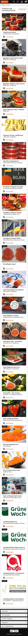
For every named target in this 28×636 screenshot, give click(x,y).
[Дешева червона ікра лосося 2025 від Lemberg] (14, 73)
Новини (4, 14)
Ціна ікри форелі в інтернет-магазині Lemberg (13, 290)
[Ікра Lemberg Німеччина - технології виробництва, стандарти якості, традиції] (14, 485)
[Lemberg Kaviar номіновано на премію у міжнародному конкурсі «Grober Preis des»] (14, 588)
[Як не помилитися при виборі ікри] (14, 459)
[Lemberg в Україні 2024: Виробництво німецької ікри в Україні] (14, 228)
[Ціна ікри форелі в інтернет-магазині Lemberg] (14, 279)
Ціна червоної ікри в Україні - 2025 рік (14, 110)
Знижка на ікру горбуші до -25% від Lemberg (13, 136)
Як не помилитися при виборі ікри (11, 471)
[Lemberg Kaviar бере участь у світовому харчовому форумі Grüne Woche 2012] (14, 537)
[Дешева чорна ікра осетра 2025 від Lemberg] (14, 47)
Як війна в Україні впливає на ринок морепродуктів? (13, 187)
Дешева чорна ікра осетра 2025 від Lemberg (13, 59)
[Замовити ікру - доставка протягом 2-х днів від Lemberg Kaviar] (14, 331)
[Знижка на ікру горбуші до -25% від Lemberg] (14, 125)
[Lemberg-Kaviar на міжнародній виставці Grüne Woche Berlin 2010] (14, 511)
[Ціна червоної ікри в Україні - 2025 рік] (14, 99)
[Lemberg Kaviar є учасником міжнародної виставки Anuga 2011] (14, 563)
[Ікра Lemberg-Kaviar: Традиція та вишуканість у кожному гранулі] (14, 408)
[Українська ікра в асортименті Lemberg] (14, 22)
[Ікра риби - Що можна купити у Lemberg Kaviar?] (14, 382)
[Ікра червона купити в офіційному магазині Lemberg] (14, 356)
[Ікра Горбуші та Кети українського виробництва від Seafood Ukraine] (14, 305)
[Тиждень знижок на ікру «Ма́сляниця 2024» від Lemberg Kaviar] (14, 202)
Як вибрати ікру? (9, 264)
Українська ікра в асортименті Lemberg (11, 33)
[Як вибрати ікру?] (14, 253)
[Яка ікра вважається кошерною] (14, 434)
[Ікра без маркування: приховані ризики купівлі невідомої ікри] (14, 150)
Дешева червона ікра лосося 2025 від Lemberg (14, 84)
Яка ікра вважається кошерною (10, 445)
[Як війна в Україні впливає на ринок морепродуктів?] (14, 176)
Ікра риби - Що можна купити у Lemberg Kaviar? (12, 393)
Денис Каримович (9, 36)
